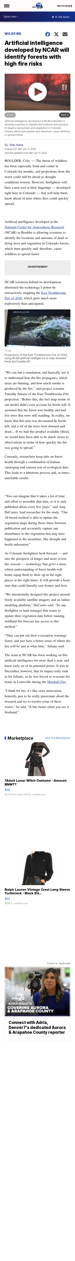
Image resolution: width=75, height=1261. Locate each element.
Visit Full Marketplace (57, 738)
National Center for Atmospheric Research (34, 227)
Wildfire (13, 34)
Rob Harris (16, 145)
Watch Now (64, 6)
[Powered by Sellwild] (64, 963)
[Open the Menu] (6, 6)
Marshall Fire (56, 681)
